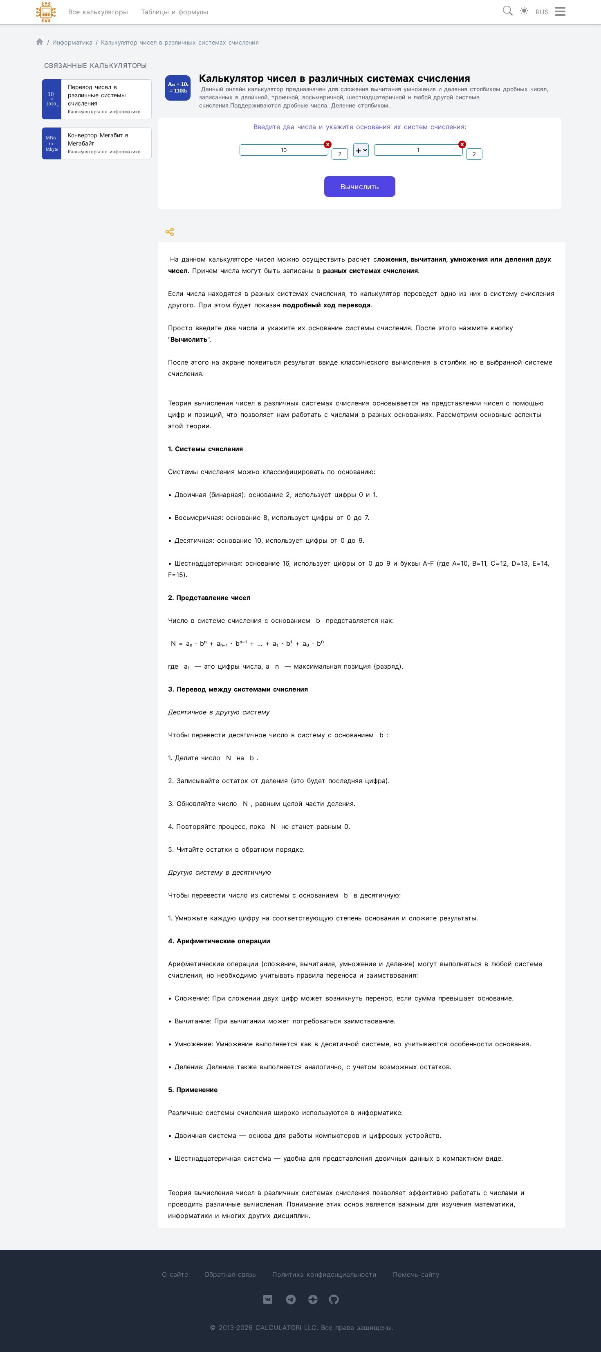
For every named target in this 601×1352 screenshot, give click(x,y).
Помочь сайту (416, 1274)
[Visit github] (334, 1301)
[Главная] (40, 43)
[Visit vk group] (268, 1301)
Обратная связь (230, 1274)
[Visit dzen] (313, 1301)
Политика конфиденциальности (324, 1274)
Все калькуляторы (98, 12)
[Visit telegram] (291, 1301)
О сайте (175, 1274)
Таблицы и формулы (174, 12)
